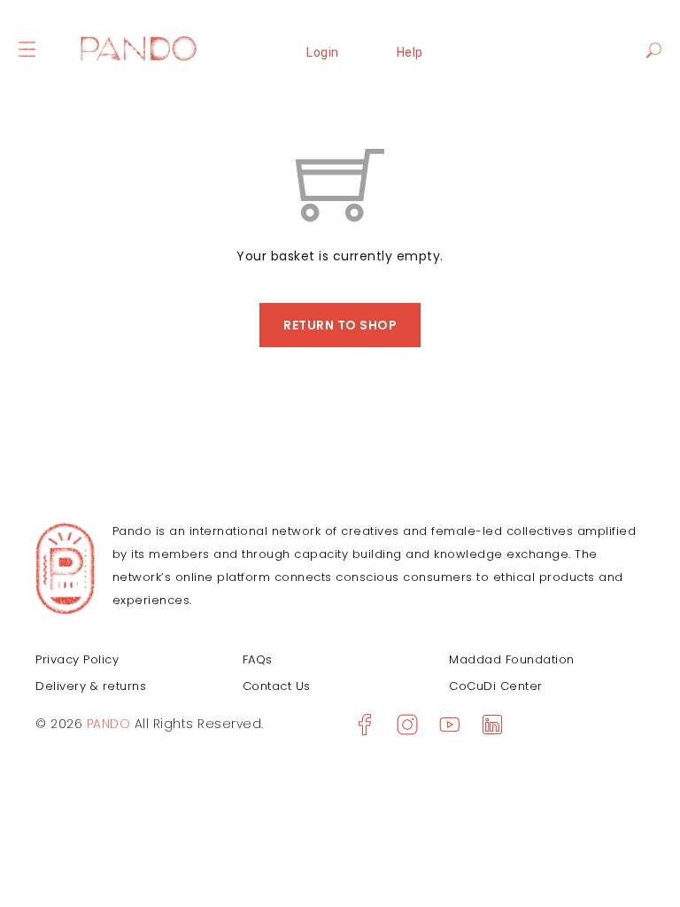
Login (322, 52)
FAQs (258, 659)
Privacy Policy (77, 659)
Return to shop (340, 325)
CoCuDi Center (496, 686)
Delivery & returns (90, 686)
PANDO (106, 724)
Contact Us (277, 686)
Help (410, 52)
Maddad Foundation (512, 659)
